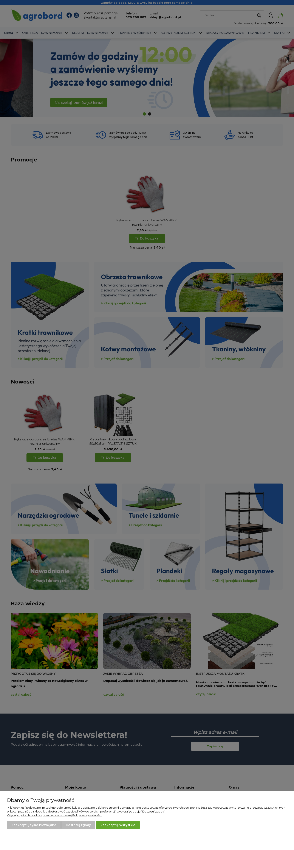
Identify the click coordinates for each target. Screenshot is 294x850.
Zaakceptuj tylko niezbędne (33, 825)
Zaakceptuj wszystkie (118, 825)
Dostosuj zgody (78, 825)
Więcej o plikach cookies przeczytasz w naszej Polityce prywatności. (54, 815)
